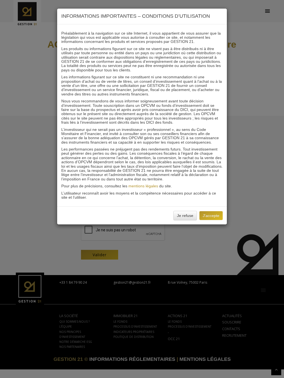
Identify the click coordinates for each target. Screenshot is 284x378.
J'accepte (211, 215)
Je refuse (185, 215)
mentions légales (143, 186)
